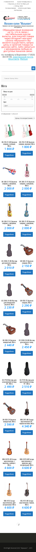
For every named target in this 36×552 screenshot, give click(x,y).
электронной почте (23, 56)
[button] (33, 68)
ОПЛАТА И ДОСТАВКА (24, 8)
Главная (6, 78)
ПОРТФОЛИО (18, 10)
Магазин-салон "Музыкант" (18, 23)
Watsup (24, 59)
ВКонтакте (13, 59)
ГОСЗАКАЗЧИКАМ (10, 8)
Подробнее (9, 155)
